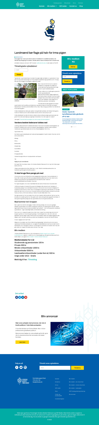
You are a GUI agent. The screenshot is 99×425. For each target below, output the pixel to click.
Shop (81, 6)
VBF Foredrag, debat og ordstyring (77, 391)
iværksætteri (66, 109)
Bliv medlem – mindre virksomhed (77, 385)
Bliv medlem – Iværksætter (75, 388)
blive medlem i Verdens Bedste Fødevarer (37, 236)
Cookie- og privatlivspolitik (58, 395)
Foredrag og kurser (58, 3)
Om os (74, 3)
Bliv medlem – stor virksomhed (76, 381)
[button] (16, 297)
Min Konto (80, 3)
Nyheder (42, 6)
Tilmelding (32, 259)
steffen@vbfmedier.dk (42, 63)
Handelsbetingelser (59, 398)
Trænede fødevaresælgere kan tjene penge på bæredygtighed (35, 119)
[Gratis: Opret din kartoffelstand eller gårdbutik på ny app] (73, 100)
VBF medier (63, 6)
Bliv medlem (51, 6)
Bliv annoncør (67, 3)
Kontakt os (73, 6)
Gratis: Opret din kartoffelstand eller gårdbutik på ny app (72, 114)
